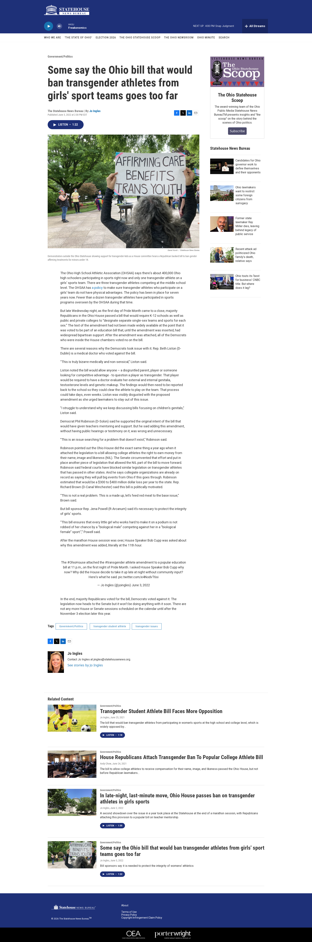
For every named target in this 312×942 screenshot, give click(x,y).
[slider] (65, 26)
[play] (48, 26)
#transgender (115, 562)
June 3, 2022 (141, 585)
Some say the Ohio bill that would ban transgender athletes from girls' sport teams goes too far (182, 851)
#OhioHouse (76, 562)
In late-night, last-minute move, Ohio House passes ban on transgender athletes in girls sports (177, 798)
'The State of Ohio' (78, 37)
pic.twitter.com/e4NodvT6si (138, 577)
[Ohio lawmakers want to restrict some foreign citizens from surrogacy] (222, 193)
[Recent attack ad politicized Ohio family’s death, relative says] (222, 255)
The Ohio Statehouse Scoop (140, 37)
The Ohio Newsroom (179, 37)
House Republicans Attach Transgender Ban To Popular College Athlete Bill (181, 757)
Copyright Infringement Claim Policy (141, 917)
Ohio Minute (206, 37)
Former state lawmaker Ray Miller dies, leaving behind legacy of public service (247, 226)
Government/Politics (60, 56)
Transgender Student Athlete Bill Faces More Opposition (161, 711)
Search (224, 37)
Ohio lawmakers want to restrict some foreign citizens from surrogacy (245, 195)
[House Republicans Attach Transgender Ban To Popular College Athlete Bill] (72, 764)
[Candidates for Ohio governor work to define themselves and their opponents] (222, 166)
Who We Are (52, 37)
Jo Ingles (95, 111)
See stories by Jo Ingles (85, 665)
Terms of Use (129, 912)
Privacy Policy (129, 914)
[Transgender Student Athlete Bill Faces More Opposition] (72, 718)
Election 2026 (106, 37)
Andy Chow (105, 763)
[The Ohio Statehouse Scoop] (237, 72)
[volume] (59, 26)
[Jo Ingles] (56, 662)
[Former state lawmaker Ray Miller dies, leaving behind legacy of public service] (222, 224)
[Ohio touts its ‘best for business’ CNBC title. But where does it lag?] (222, 282)
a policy (97, 288)
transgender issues (147, 626)
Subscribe (237, 131)
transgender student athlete (110, 626)
